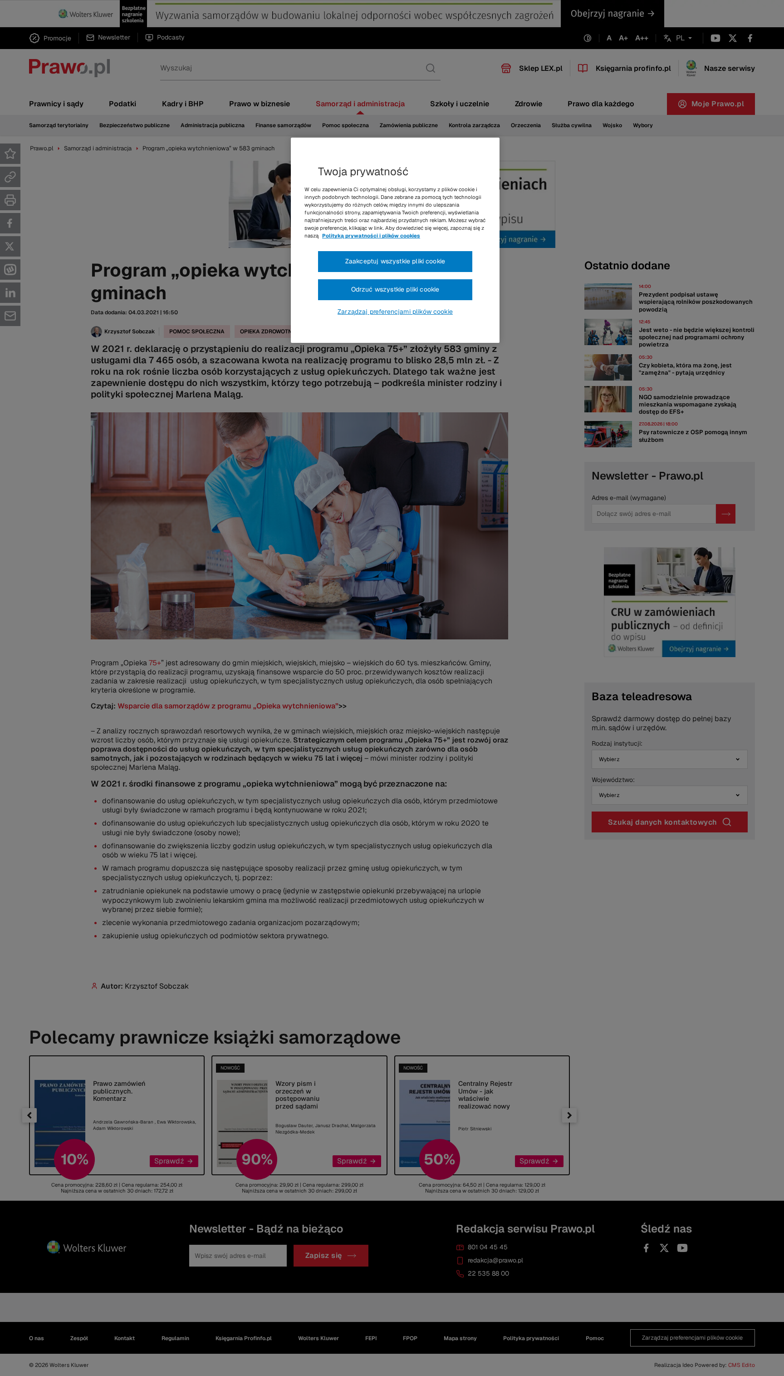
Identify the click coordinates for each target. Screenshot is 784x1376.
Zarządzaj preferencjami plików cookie (395, 311)
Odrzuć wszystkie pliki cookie (395, 289)
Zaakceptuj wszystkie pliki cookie (395, 261)
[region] (395, 240)
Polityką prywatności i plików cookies (371, 236)
